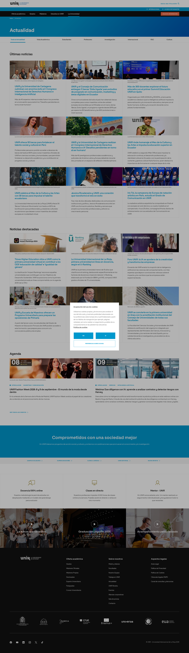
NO (83, 335)
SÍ (105, 335)
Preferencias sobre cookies (94, 343)
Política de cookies (80, 327)
